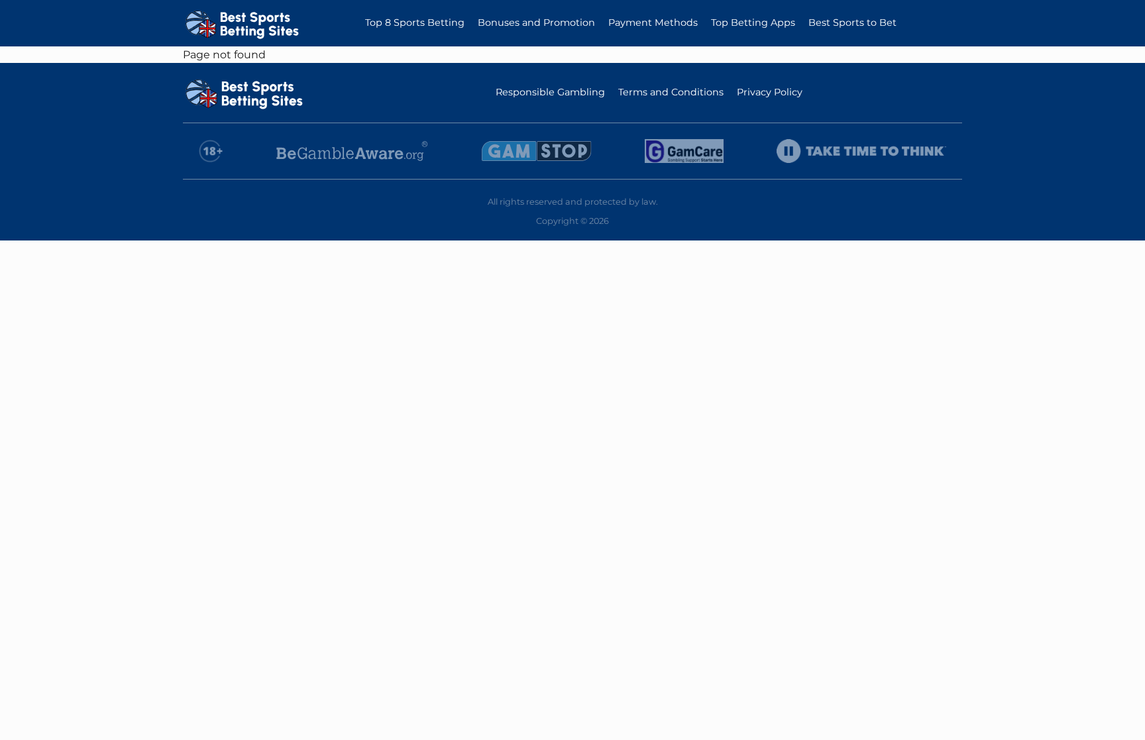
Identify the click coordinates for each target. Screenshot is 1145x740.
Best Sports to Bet (852, 22)
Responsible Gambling (550, 92)
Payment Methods (653, 22)
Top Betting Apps (753, 22)
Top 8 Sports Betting (414, 22)
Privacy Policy (769, 92)
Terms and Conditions (671, 92)
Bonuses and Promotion (536, 22)
